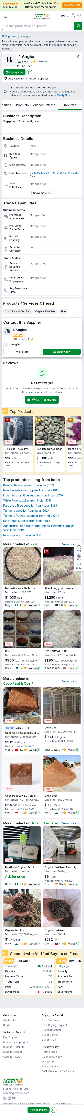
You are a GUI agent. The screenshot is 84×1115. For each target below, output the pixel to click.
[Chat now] (29, 72)
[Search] (78, 26)
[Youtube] (13, 1098)
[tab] (36, 105)
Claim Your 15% (72, 5)
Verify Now (64, 95)
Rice (32, 176)
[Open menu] (5, 16)
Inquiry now (16, 72)
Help (79, 550)
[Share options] (78, 56)
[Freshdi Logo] (41, 16)
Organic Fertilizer (67, 172)
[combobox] (37, 26)
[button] (28, 977)
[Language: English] (65, 16)
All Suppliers (9, 36)
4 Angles (26, 36)
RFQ (79, 559)
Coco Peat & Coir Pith (42, 172)
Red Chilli (23, 960)
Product (79, 568)
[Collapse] (77, 303)
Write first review (44, 399)
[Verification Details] (42, 61)
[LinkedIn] (9, 1098)
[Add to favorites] (5, 79)
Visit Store (22, 351)
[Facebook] (5, 1098)
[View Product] (18, 431)
